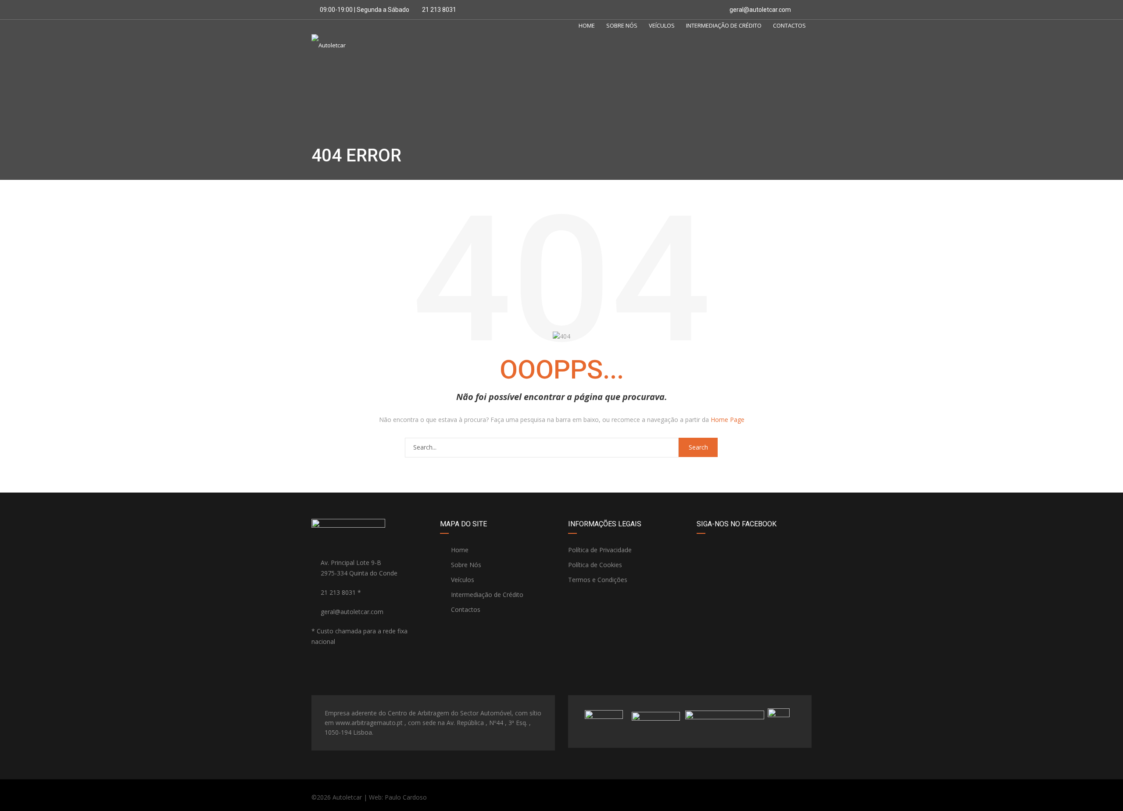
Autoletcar (347, 797)
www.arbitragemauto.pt (369, 722)
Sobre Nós (621, 25)
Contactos (789, 25)
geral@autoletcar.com (760, 9)
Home (587, 25)
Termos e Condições (597, 579)
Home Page (727, 419)
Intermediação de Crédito (724, 25)
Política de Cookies (595, 565)
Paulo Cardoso (406, 797)
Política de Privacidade (600, 550)
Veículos (662, 25)
